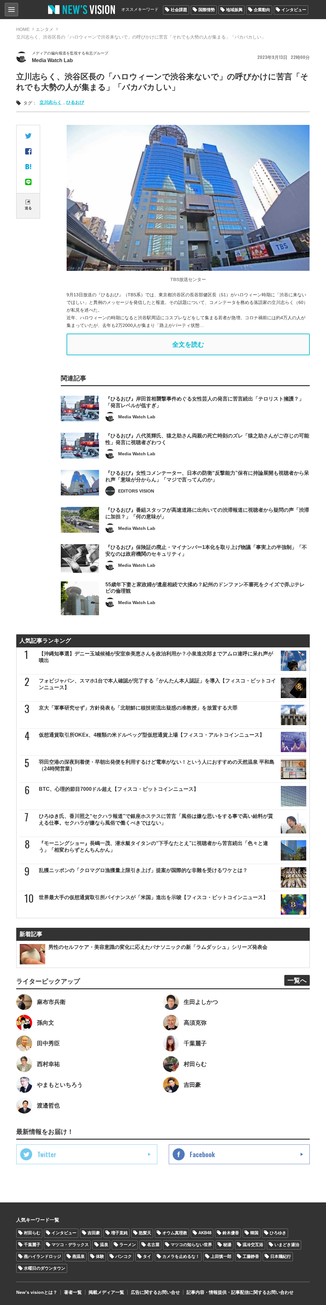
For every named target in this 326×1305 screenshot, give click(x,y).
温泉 (104, 1244)
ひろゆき (278, 1232)
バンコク (123, 1256)
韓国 (254, 1232)
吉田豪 (94, 1232)
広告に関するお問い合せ (155, 1292)
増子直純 (119, 1232)
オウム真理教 (174, 1232)
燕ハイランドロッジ (42, 1256)
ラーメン (127, 1244)
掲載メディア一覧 (106, 1292)
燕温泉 (78, 1256)
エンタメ (44, 29)
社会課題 (179, 9)
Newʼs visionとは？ (36, 1292)
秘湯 (227, 1244)
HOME (23, 29)
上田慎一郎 (221, 1256)
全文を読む (188, 344)
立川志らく (50, 102)
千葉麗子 (32, 1244)
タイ (147, 1256)
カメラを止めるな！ (181, 1256)
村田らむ (32, 1232)
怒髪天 (145, 1232)
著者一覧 (73, 1292)
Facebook (202, 1154)
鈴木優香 (231, 1232)
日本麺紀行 (280, 1256)
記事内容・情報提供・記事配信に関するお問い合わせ (240, 1292)
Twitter (46, 1154)
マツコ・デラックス (70, 1244)
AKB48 (204, 1232)
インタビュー (293, 9)
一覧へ (297, 980)
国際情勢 (206, 9)
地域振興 (234, 9)
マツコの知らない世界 (191, 1244)
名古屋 (153, 1244)
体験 (100, 1256)
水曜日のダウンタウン (44, 1268)
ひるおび (75, 102)
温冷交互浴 (253, 1244)
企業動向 (262, 9)
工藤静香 (251, 1256)
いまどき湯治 (286, 1244)
